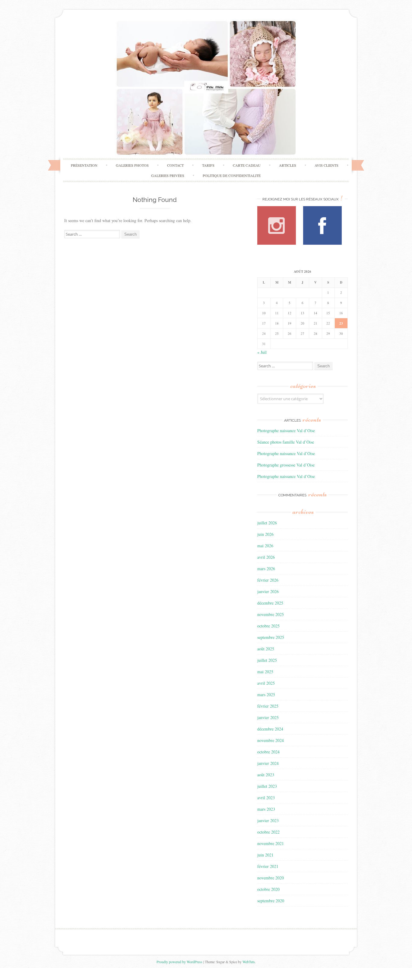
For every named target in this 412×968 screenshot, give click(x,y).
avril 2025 (266, 683)
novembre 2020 (270, 878)
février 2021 (267, 866)
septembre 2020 (270, 901)
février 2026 (267, 580)
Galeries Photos (132, 165)
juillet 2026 (267, 523)
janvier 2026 (268, 591)
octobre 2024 (268, 752)
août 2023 (265, 775)
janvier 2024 (268, 763)
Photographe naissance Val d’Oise (286, 430)
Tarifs (208, 165)
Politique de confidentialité (232, 175)
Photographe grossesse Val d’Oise (286, 465)
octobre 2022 (268, 832)
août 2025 (265, 649)
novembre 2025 (270, 614)
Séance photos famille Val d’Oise (285, 442)
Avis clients (326, 165)
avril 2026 (266, 557)
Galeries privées (167, 175)
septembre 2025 (270, 637)
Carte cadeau (247, 165)
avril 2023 (266, 797)
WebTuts (248, 961)
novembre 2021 (270, 843)
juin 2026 (265, 534)
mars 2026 (266, 568)
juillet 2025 (267, 660)
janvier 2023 (268, 820)
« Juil (262, 352)
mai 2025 (265, 671)
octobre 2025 (268, 626)
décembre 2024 (270, 729)
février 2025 (267, 706)
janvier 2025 (268, 717)
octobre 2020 (268, 889)
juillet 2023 (267, 786)
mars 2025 (266, 694)
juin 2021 (265, 855)
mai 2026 (265, 545)
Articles (287, 165)
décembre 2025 (270, 603)
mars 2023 (266, 809)
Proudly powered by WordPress (179, 961)
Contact (175, 165)
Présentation (84, 165)
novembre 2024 (270, 740)
